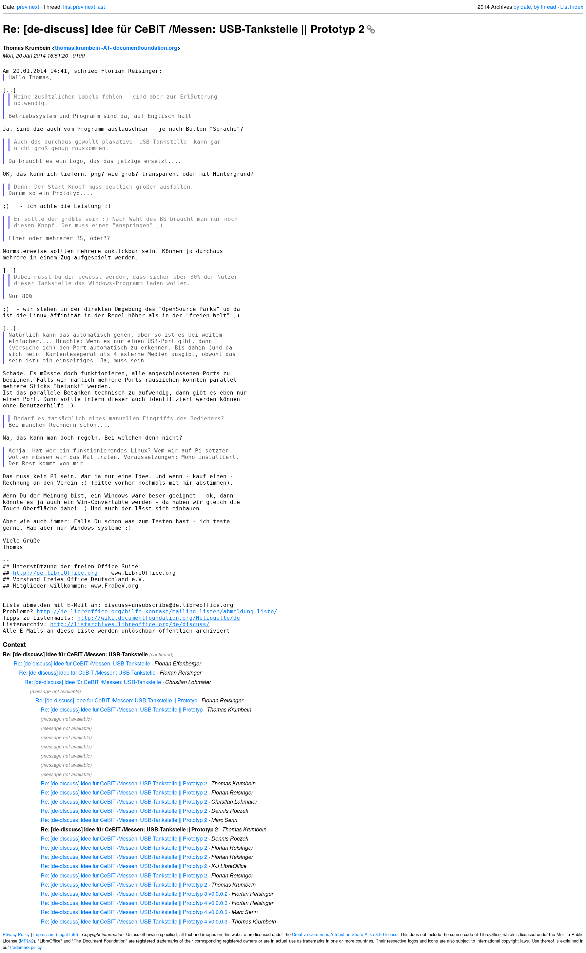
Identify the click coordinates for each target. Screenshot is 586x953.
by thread (545, 6)
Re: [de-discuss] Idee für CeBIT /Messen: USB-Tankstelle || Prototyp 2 (184, 28)
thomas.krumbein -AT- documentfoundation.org (116, 47)
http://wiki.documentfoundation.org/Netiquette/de (158, 618)
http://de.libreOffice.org (55, 573)
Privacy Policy (16, 934)
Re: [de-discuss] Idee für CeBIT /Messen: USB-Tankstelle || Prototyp (116, 700)
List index (571, 6)
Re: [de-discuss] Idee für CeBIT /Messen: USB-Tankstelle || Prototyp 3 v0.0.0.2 (134, 893)
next (34, 6)
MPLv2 (27, 940)
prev (22, 6)
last (100, 6)
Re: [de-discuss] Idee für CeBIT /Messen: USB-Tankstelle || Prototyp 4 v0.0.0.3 (134, 903)
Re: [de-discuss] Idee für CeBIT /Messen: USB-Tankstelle (82, 663)
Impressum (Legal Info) (55, 934)
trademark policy (25, 947)
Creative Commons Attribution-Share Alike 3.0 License (344, 934)
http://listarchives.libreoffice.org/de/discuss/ (130, 624)
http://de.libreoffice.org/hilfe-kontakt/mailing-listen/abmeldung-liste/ (157, 611)
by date (522, 6)
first (67, 6)
